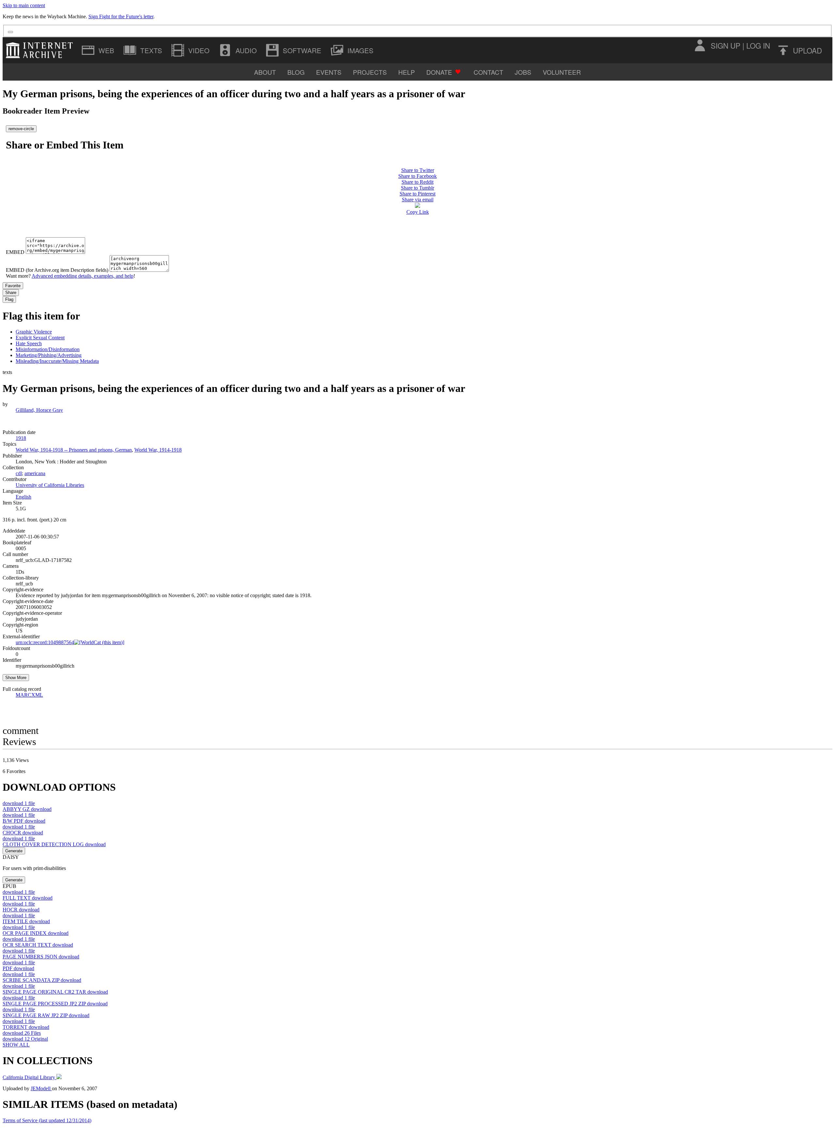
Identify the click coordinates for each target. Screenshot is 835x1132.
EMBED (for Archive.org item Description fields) (57, 270)
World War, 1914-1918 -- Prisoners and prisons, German (74, 450)
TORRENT (26, 1027)
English (23, 497)
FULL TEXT (28, 898)
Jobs (523, 72)
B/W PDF (24, 821)
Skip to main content (24, 5)
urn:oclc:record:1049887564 (45, 642)
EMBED (15, 252)
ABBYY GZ (27, 809)
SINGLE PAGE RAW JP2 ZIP (46, 1015)
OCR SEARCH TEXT (38, 945)
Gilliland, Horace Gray (39, 410)
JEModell (41, 1088)
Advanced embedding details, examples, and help (82, 276)
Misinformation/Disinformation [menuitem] (48, 349)
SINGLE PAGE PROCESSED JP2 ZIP (55, 1003)
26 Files (22, 1033)
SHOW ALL (16, 1044)
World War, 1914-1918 (158, 450)
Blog (296, 72)
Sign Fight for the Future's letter (120, 16)
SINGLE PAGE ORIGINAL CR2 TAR (55, 992)
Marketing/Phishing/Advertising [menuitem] (49, 355)
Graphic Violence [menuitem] (34, 331)
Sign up (725, 45)
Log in (758, 45)
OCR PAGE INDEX (35, 933)
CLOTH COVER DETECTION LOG (54, 844)
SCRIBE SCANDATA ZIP (42, 980)
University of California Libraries (50, 485)
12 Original (25, 1039)
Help (406, 72)
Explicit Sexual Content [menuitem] (40, 337)
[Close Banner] (10, 32)
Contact (488, 72)
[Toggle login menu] (699, 45)
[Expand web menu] (98, 50)
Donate (439, 72)
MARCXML (29, 695)
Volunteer (562, 72)
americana (34, 473)
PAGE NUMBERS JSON (41, 956)
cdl (19, 473)
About (265, 72)
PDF (18, 968)
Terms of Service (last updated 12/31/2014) (47, 1120)
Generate (14, 850)
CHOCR (23, 832)
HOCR (21, 909)
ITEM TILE (26, 921)
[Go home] (41, 50)
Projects (370, 72)
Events (329, 72)
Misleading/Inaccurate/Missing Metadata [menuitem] (57, 361)
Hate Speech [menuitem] (29, 343)
